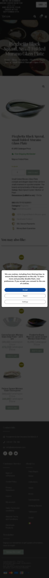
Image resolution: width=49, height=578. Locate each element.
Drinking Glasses (35, 505)
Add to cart (33, 172)
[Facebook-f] (5, 453)
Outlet (31, 517)
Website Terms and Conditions (12, 518)
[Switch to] (36, 523)
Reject (25, 296)
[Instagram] (10, 453)
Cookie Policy (11, 481)
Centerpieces (33, 499)
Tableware (32, 511)
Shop (14, 59)
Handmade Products (10, 526)
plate (29, 209)
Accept (25, 290)
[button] (35, 16)
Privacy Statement (10, 489)
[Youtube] (16, 453)
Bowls (30, 494)
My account (10, 502)
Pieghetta (23, 59)
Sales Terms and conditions (12, 509)
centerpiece (21, 209)
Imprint (8, 496)
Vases (30, 488)
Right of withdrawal (10, 474)
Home (7, 59)
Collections (33, 482)
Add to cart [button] (12, 356)
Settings (25, 302)
